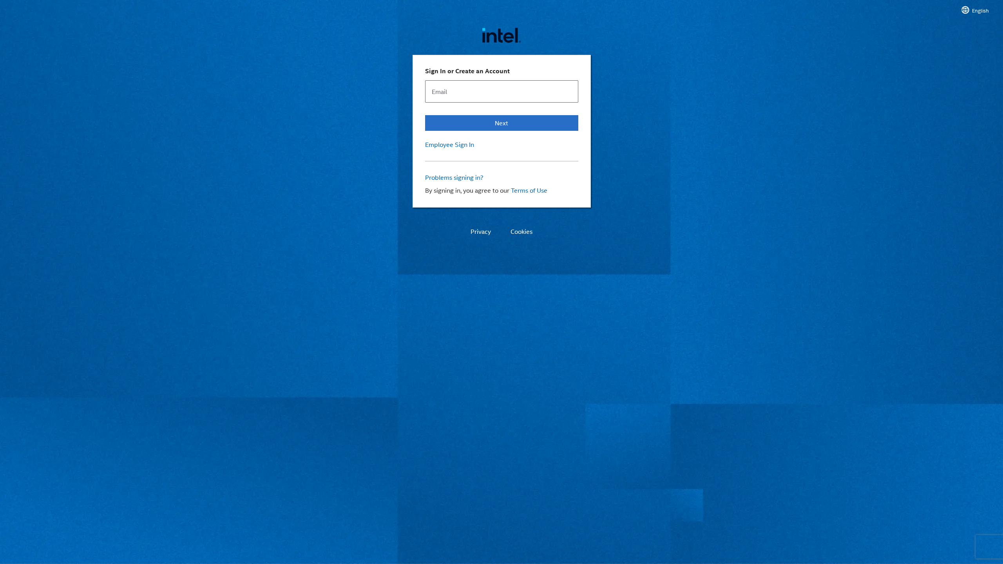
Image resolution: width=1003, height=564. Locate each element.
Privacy (481, 231)
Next (501, 122)
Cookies (521, 231)
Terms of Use (529, 190)
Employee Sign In (449, 144)
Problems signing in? (454, 177)
